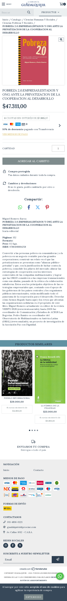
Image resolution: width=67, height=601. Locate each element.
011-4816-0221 (14, 522)
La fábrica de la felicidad (50, 406)
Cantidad (8, 148)
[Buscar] (28, 12)
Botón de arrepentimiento (33, 580)
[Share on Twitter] (38, 207)
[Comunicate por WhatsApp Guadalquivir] (60, 576)
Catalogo (16, 19)
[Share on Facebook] (29, 207)
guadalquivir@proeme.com (21, 527)
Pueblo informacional (17, 398)
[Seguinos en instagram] (5, 545)
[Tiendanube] (33, 570)
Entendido (33, 597)
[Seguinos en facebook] (12, 545)
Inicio (5, 19)
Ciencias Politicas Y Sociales (17, 22)
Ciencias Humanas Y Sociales (39, 19)
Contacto (39, 470)
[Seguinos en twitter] (20, 545)
